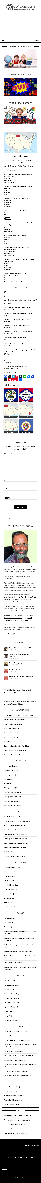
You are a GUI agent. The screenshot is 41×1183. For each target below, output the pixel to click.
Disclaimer (21, 1157)
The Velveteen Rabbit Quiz (12, 733)
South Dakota (9, 227)
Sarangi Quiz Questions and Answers (15, 847)
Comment (8, 453)
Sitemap (4, 1169)
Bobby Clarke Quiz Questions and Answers (22, 663)
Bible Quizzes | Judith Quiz (12, 797)
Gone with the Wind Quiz (12, 867)
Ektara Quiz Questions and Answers (15, 839)
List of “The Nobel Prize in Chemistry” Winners (19, 1056)
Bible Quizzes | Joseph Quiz (12, 792)
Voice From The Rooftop (26, 590)
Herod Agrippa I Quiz (10, 775)
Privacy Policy (12, 1157)
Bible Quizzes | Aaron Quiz (12, 801)
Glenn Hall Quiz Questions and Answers (21, 676)
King (19, 597)
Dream (27, 597)
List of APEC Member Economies (14, 1060)
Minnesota (8, 200)
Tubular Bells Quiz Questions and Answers (17, 817)
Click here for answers (10, 170)
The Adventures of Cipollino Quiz (14, 720)
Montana (7, 217)
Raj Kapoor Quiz (9, 922)
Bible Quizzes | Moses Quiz (12, 805)
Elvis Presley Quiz (10, 894)
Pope (22, 597)
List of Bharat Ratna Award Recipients (16, 1071)
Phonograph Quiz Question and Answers (17, 821)
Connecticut (9, 231)
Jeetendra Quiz (9, 927)
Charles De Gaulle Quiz (11, 1002)
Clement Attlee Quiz (10, 989)
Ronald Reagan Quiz (10, 889)
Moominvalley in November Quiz (14, 755)
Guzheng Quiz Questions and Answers (16, 843)
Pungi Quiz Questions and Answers (15, 825)
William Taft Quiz (9, 1011)
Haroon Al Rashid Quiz (11, 1007)
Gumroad (17, 634)
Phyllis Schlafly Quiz (10, 1091)
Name (6, 480)
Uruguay (7, 192)
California (8, 206)
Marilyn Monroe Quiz (11, 885)
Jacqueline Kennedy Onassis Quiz (14, 1095)
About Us (28, 1145)
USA (31, 174)
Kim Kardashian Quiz (10, 907)
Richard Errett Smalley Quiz (13, 1087)
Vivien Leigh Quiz (9, 898)
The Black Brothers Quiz (12, 737)
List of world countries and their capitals (17, 1040)
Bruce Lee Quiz (9, 880)
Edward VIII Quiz (9, 981)
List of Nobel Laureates (11, 1036)
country (11, 186)
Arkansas (8, 219)
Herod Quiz (7, 783)
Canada (7, 190)
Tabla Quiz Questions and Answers (15, 852)
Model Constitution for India (13, 618)
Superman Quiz (9, 902)
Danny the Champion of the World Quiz (16, 746)
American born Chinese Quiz (13, 724)
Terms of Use (29, 1157)
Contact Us (35, 1145)
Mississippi (8, 225)
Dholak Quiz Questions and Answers (15, 856)
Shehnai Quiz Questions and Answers (15, 834)
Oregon (7, 204)
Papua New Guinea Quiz (11, 1020)
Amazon (10, 634)
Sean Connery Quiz (10, 876)
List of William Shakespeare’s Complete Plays (18, 715)
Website (7, 498)
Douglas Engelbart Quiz (11, 1104)
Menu (37, 40)
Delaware (8, 229)
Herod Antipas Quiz (10, 779)
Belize (7, 194)
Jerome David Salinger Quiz (13, 1100)
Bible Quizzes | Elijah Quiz (12, 788)
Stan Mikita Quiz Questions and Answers (21, 670)
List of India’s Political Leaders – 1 (15, 1051)
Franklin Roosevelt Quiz (11, 998)
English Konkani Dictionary (20, 611)
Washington (8, 202)
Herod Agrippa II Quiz (11, 770)
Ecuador (7, 188)
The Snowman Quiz (10, 741)
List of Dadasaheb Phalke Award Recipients (18, 1075)
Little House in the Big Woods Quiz (15, 750)
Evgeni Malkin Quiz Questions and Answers (22, 647)
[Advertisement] (20, 26)
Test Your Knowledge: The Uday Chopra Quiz (18, 951)
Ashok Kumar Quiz (10, 918)
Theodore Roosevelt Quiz (12, 994)
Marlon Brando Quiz (10, 872)
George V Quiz (8, 1016)
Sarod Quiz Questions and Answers (15, 830)
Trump (34, 597)
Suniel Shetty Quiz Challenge (13, 963)
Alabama (7, 215)
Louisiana (7, 213)
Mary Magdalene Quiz (11, 766)
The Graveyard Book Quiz (12, 728)
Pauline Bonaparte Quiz (11, 985)
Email (6, 489)
